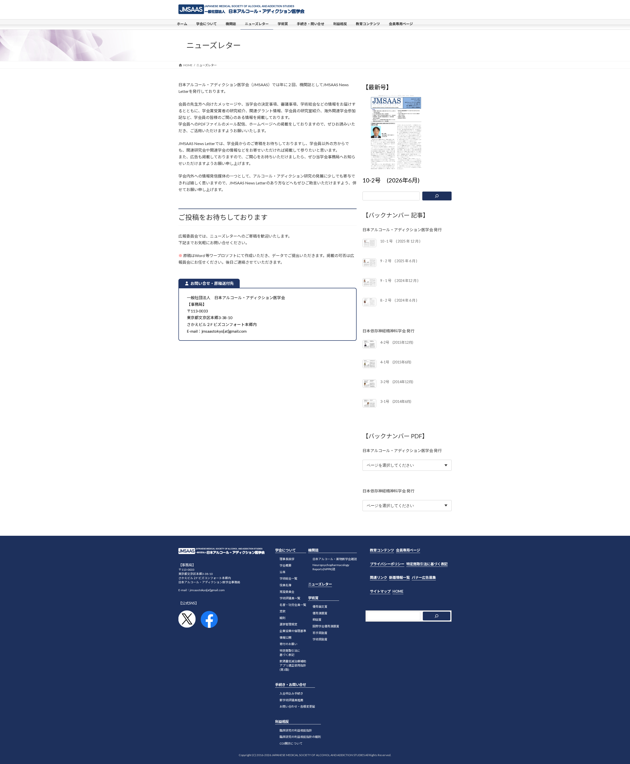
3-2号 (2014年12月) (396, 382)
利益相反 (282, 721)
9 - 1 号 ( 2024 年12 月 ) (399, 280)
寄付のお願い (288, 644)
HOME (398, 591)
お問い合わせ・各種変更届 (297, 706)
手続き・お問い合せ (290, 685)
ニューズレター (320, 584)
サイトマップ (380, 591)
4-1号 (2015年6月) (395, 362)
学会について (285, 550)
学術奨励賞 (320, 639)
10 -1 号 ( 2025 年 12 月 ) (400, 241)
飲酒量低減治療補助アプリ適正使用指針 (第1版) (293, 665)
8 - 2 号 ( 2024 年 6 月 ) (398, 300)
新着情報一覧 (399, 577)
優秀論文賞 (320, 606)
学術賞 (313, 598)
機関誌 (313, 550)
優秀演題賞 (320, 613)
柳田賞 (317, 619)
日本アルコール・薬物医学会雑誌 (335, 559)
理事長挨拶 (287, 559)
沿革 (282, 572)
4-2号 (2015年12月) (396, 342)
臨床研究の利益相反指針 (296, 730)
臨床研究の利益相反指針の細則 (300, 737)
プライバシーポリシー (387, 564)
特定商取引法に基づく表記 (427, 564)
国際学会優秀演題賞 (326, 626)
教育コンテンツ (382, 550)
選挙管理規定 (288, 624)
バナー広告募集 (424, 577)
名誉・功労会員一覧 (293, 604)
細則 (282, 618)
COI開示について (291, 743)
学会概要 (285, 565)
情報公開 (285, 637)
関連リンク (378, 577)
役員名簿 (285, 585)
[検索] (437, 196)
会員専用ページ (408, 550)
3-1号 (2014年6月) (395, 401)
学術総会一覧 (288, 578)
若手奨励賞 (320, 632)
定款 (282, 611)
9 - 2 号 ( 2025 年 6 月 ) (398, 261)
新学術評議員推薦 (291, 700)
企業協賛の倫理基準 (293, 631)
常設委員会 (287, 591)
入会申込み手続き (291, 693)
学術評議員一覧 (290, 598)
